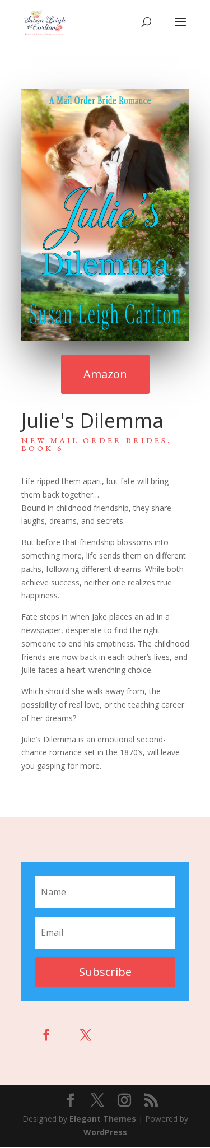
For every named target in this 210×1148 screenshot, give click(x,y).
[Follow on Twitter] (85, 1035)
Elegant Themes (102, 1118)
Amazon (105, 374)
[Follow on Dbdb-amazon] (125, 1035)
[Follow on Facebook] (46, 1035)
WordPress (105, 1132)
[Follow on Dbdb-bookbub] (164, 1035)
